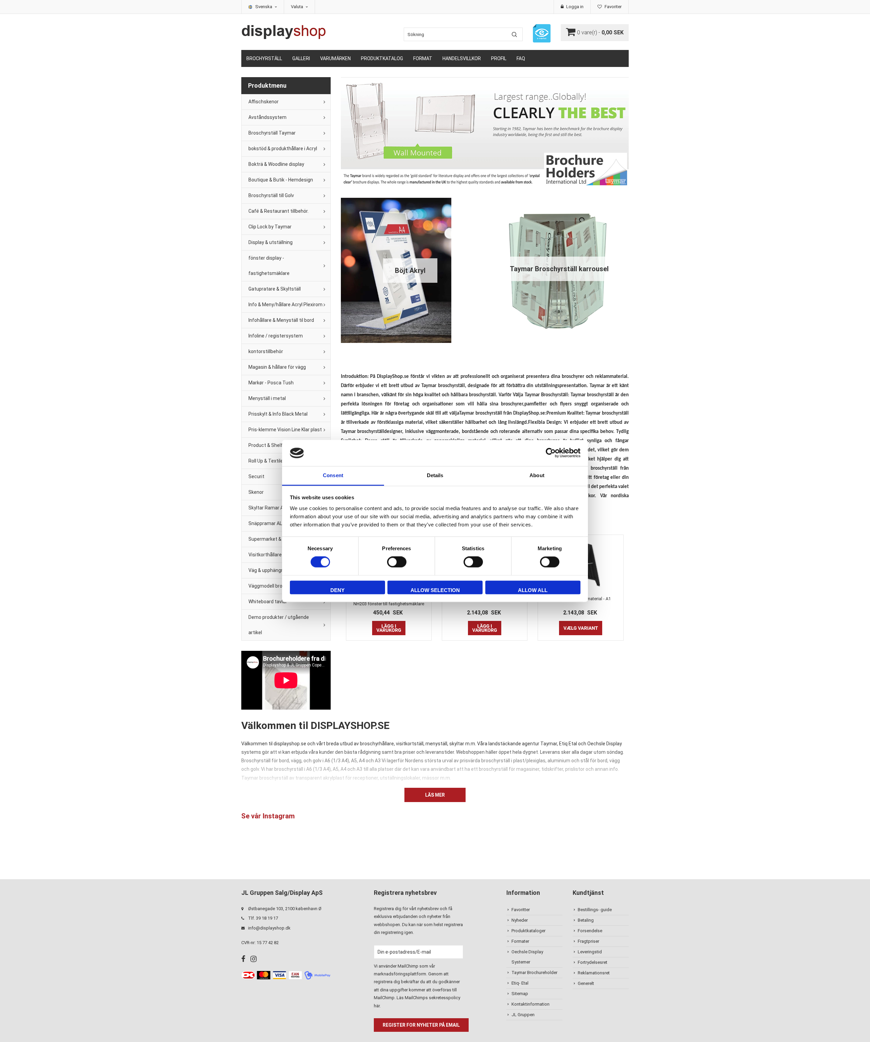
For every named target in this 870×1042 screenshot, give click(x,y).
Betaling (586, 920)
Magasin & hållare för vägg (277, 367)
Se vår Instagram (268, 816)
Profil (498, 58)
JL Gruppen (523, 1014)
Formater (520, 941)
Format (422, 58)
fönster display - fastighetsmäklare (269, 265)
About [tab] (536, 475)
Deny (337, 590)
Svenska (264, 6)
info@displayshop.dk (269, 928)
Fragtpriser (588, 941)
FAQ (521, 58)
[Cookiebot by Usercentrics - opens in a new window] (550, 453)
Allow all (532, 590)
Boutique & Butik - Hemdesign (280, 180)
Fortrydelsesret (592, 962)
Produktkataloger (528, 930)
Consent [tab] (333, 475)
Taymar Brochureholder (534, 972)
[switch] (396, 562)
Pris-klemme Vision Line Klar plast (285, 429)
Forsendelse (590, 930)
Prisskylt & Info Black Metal (278, 414)
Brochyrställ (264, 58)
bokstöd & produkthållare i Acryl (282, 148)
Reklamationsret (594, 972)
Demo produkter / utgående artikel (278, 624)
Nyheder (519, 920)
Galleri (301, 58)
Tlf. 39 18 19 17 (263, 918)
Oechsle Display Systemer (527, 957)
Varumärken (335, 58)
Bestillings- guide (595, 909)
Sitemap (519, 993)
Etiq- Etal (519, 983)
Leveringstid (590, 951)
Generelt (586, 983)
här (377, 1005)
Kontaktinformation (530, 1004)
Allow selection (435, 590)
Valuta (297, 6)
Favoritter (520, 909)
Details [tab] (435, 475)
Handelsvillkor (461, 58)
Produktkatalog (382, 58)
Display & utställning (270, 242)
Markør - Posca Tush (271, 382)
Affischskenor (263, 101)
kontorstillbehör (265, 351)
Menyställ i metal (267, 398)
